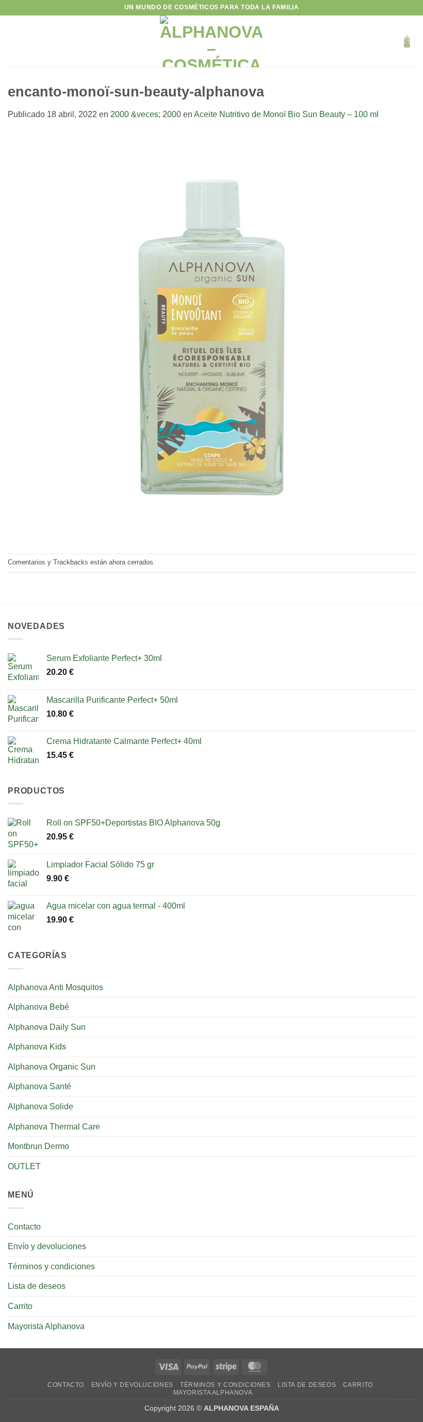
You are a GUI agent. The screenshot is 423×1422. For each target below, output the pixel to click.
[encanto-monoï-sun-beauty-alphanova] (211, 336)
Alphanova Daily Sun (47, 1027)
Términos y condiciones (51, 1266)
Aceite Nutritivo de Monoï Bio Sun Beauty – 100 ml (286, 114)
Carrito (20, 1306)
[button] (14, 41)
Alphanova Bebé (38, 1007)
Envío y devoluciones (47, 1246)
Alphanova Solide (40, 1106)
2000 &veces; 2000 (145, 114)
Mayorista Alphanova (46, 1326)
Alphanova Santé (39, 1086)
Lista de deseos (37, 1286)
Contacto (24, 1226)
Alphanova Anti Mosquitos (55, 987)
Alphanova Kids (37, 1046)
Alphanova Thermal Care (54, 1126)
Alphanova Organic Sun (51, 1066)
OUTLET (24, 1166)
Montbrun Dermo (38, 1146)
